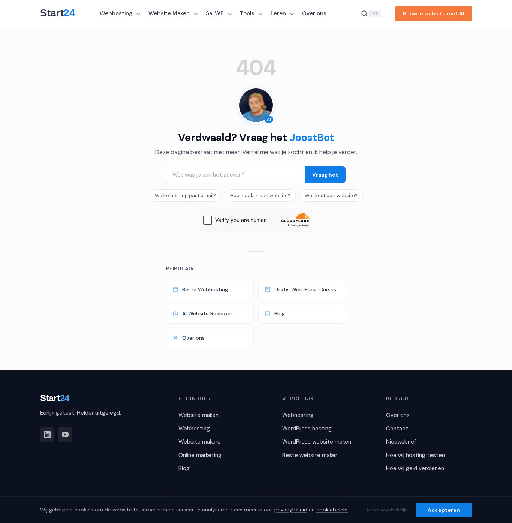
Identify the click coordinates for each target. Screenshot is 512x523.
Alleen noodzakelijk (386, 510)
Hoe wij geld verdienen (415, 468)
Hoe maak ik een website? (260, 195)
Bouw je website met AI (433, 13)
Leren (278, 13)
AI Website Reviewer (207, 313)
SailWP (215, 13)
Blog (279, 313)
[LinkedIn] (47, 434)
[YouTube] (65, 434)
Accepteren (444, 510)
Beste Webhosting (205, 289)
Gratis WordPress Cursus (305, 289)
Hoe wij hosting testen (415, 455)
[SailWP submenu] (230, 14)
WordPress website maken (316, 441)
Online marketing (200, 455)
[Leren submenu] (292, 14)
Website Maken (169, 13)
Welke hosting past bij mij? (185, 195)
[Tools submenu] (261, 14)
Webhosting (116, 13)
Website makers (199, 441)
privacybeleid (290, 509)
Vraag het (325, 174)
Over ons (314, 13)
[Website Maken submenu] (196, 14)
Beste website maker (309, 455)
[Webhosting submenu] (139, 14)
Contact (397, 428)
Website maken (198, 415)
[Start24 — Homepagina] (61, 13)
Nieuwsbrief (401, 441)
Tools (247, 13)
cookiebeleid (332, 509)
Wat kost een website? (331, 195)
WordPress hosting (307, 428)
